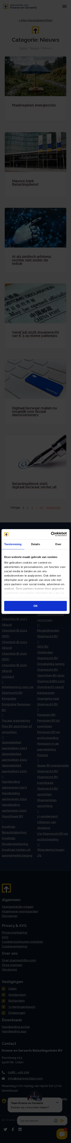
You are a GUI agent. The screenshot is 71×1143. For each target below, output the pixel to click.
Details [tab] (35, 544)
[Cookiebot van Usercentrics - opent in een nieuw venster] (51, 534)
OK (35, 605)
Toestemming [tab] (12, 544)
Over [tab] (58, 544)
